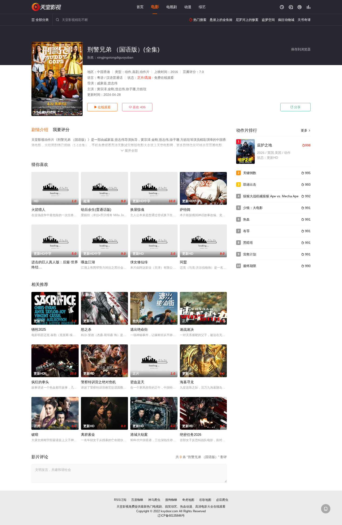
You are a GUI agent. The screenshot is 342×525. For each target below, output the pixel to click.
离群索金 (88, 434)
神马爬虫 (154, 500)
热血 (246, 219)
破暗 (34, 434)
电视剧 (171, 7)
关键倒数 (249, 173)
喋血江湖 (88, 262)
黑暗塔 (248, 242)
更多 (306, 130)
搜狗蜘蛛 (171, 500)
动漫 (187, 7)
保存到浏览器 (301, 49)
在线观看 (102, 107)
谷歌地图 (205, 500)
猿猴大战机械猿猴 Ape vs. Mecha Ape (270, 196)
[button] (42, 130)
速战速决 (187, 329)
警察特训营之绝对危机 (98, 382)
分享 (295, 107)
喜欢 (137, 107)
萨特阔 (185, 209)
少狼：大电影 (253, 208)
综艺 (202, 7)
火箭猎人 (38, 209)
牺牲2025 (38, 329)
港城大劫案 (139, 434)
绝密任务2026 (190, 434)
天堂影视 (123, 506)
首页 (140, 7)
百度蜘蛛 (137, 500)
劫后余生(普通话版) (96, 209)
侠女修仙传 (139, 262)
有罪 (246, 231)
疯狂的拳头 (40, 382)
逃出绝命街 (139, 329)
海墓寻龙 (187, 382)
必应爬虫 (222, 500)
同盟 (183, 262)
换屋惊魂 (137, 209)
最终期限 (249, 266)
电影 (155, 7)
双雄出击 (249, 184)
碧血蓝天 (137, 382)
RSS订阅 (120, 500)
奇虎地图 (188, 500)
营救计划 (249, 254)
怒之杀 (86, 329)
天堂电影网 (46, 7)
